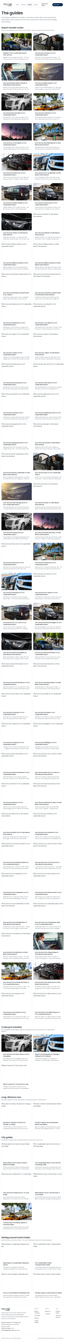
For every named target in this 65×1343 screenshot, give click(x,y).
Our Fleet (37, 1315)
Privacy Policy (58, 1312)
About (36, 5)
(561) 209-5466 (45, 4)
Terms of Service (58, 1316)
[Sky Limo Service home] (7, 5)
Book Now (56, 5)
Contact (47, 1314)
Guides (30, 5)
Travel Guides (37, 1321)
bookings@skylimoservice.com (10, 1330)
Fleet (17, 5)
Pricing (23, 5)
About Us (47, 1311)
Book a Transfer (37, 1312)
